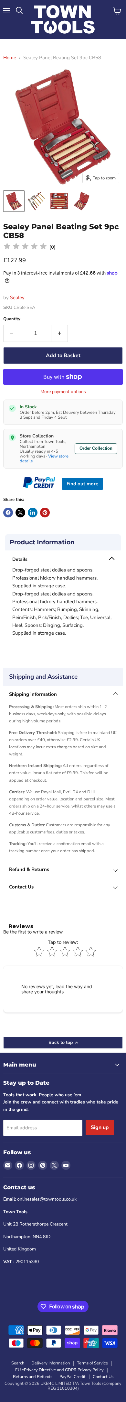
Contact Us (103, 1377)
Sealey (17, 297)
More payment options (63, 391)
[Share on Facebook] (8, 512)
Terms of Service (92, 1363)
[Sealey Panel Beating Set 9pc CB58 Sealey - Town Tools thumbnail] (14, 201)
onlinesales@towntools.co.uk (47, 1199)
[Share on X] (20, 512)
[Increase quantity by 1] (59, 333)
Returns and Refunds (32, 1377)
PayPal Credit (72, 1377)
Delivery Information (50, 1363)
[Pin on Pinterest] (45, 512)
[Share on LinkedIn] (32, 512)
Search (17, 1363)
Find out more (82, 484)
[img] (25, 247)
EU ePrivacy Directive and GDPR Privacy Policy (59, 1370)
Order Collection (95, 448)
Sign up (100, 1127)
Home (9, 58)
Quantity (11, 319)
